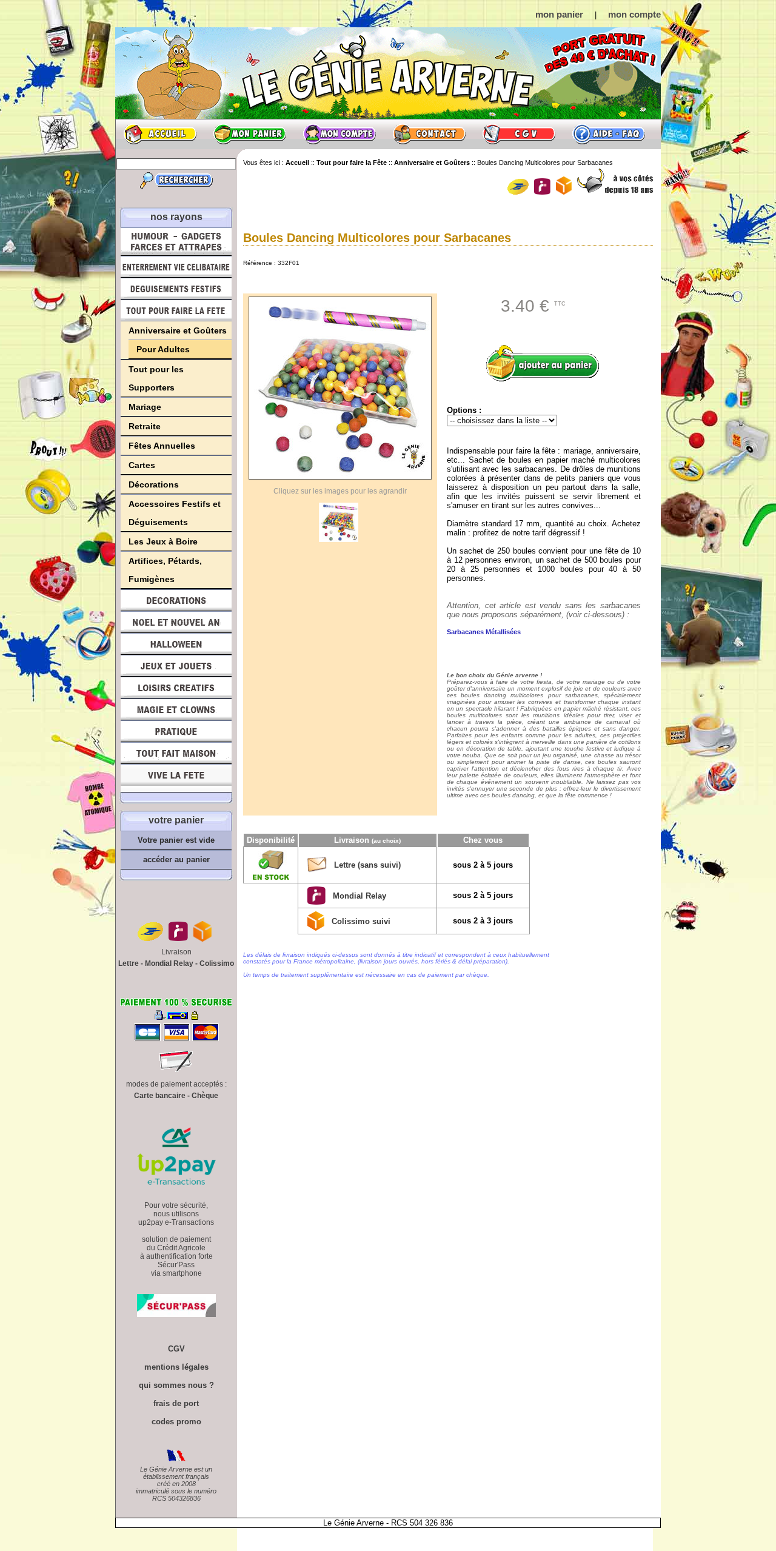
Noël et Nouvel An (176, 622)
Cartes (142, 465)
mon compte (634, 14)
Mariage (145, 407)
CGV (519, 134)
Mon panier (249, 134)
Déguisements (176, 288)
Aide (608, 134)
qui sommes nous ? (176, 1385)
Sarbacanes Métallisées (484, 631)
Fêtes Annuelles (162, 446)
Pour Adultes (163, 349)
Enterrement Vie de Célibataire (176, 266)
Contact (429, 134)
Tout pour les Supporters (156, 378)
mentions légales (176, 1367)
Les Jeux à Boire (163, 541)
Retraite (145, 426)
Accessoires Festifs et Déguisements (175, 513)
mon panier (559, 14)
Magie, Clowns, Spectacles (176, 709)
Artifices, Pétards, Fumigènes (165, 570)
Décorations (154, 484)
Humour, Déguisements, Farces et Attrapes (176, 241)
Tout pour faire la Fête (176, 310)
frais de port (176, 1403)
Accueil (160, 134)
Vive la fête (176, 778)
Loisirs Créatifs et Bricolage (176, 687)
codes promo (176, 1421)
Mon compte (339, 134)
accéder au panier (176, 859)
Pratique (176, 731)
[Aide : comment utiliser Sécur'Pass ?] (176, 1314)
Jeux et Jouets (176, 665)
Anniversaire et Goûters (178, 330)
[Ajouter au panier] (546, 363)
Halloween (176, 644)
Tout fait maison (176, 753)
